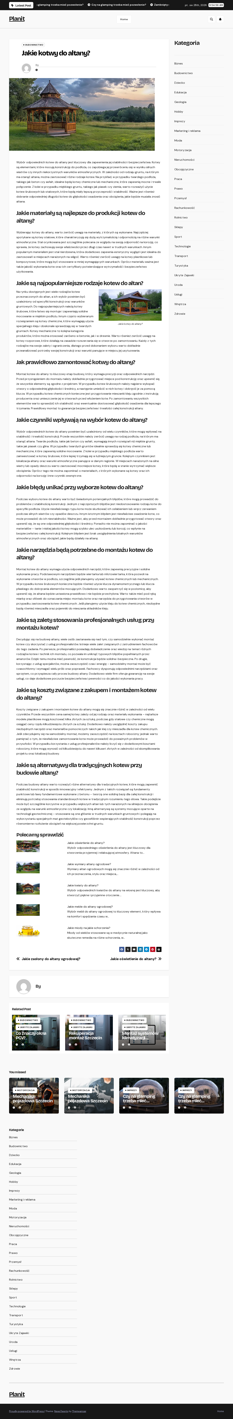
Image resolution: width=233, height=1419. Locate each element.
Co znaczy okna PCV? (31, 1035)
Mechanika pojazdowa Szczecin (32, 1098)
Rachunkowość (184, 208)
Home (124, 19)
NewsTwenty (61, 1411)
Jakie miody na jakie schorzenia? (88, 928)
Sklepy (178, 227)
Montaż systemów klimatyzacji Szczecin (140, 1038)
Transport (181, 256)
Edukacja (180, 92)
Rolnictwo (181, 217)
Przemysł (180, 198)
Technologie (182, 246)
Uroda (178, 285)
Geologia (180, 102)
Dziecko (179, 83)
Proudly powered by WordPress (26, 1411)
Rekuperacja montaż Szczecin (85, 1035)
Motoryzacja (183, 150)
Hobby (178, 111)
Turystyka (181, 265)
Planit (17, 18)
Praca (178, 179)
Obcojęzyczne (184, 169)
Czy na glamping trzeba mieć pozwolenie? (139, 1101)
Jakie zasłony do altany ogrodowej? (51, 959)
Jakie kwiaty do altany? (82, 885)
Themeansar (79, 1411)
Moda (178, 140)
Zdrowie (179, 314)
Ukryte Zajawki (29, 1027)
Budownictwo (34, 44)
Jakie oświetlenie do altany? (86, 843)
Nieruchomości (184, 160)
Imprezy (179, 121)
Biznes (178, 63)
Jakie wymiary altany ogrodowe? (89, 864)
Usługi (178, 294)
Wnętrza (180, 304)
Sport (178, 237)
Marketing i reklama (187, 131)
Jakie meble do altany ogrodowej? (90, 907)
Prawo (178, 188)
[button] (211, 19)
